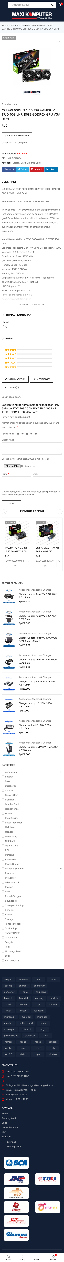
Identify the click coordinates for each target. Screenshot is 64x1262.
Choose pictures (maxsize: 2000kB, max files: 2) (25, 459)
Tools (8, 946)
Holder (8, 813)
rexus (23, 1042)
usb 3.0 (8, 1054)
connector (39, 985)
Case (7, 781)
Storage (9, 919)
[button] (58, 40)
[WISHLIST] (29, 560)
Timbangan (11, 937)
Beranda (6, 25)
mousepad (9, 1029)
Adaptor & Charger (41, 589)
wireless (53, 1054)
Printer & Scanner (14, 868)
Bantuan (6, 1136)
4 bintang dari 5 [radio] (32, 434)
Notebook (10, 841)
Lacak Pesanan (10, 1127)
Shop (4, 1122)
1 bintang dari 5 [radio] (19, 434)
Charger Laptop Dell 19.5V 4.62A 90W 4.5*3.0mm (38, 749)
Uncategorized (13, 951)
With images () (16, 379)
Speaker (9, 910)
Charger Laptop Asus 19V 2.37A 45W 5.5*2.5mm (37, 618)
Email (36, 474)
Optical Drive (11, 845)
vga (38, 1054)
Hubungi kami (14, 1146)
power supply (11, 1035)
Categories (10, 786)
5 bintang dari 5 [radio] (37, 434)
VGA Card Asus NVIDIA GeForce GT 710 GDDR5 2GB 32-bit (47, 551)
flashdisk (23, 998)
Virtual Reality (12, 960)
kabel (23, 1010)
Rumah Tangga (13, 896)
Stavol (8, 914)
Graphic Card (19, 25)
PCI (7, 850)
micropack (9, 1017)
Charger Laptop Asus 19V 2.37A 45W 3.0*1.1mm (37, 596)
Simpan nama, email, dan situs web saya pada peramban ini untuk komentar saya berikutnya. (31, 493)
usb (53, 1048)
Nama (5, 474)
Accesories (25, 589)
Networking (11, 836)
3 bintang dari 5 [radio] (28, 434)
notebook (27, 1029)
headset (23, 1004)
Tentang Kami (9, 1118)
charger (23, 985)
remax (8, 1042)
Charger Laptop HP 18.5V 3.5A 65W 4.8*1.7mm (37, 683)
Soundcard (11, 900)
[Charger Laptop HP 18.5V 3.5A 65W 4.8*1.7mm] (9, 683)
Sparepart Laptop (14, 905)
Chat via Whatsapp (18, 135)
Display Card (19, 162)
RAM (7, 891)
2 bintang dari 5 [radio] (23, 434)
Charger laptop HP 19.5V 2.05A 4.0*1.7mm (35, 727)
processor (30, 1035)
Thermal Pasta (12, 933)
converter (9, 992)
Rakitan (9, 887)
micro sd (26, 1017)
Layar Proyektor (13, 822)
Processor (10, 873)
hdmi (8, 1004)
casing (8, 985)
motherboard (26, 1023)
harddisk (54, 998)
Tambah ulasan (9, 104)
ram (46, 1035)
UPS (7, 956)
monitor (8, 1023)
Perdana (9, 854)
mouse (43, 1023)
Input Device (11, 818)
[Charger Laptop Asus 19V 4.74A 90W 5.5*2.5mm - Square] (9, 639)
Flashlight (10, 799)
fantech (8, 998)
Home (5, 1113)
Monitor (9, 831)
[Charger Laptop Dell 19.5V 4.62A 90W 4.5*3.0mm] (9, 749)
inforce (53, 1004)
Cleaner (9, 790)
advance (23, 979)
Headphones (12, 809)
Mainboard (10, 827)
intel (8, 1010)
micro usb (42, 1017)
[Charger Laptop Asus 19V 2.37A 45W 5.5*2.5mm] (9, 617)
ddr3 (25, 992)
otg (42, 1029)
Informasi (11, 1141)
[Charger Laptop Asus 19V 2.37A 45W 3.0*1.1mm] (9, 596)
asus (53, 979)
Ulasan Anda (9, 440)
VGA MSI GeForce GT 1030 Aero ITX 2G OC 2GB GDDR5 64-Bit (16, 551)
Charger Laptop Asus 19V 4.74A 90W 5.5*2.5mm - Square (38, 639)
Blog (4, 1132)
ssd (23, 1048)
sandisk (52, 1042)
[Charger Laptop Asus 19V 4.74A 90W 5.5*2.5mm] (9, 661)
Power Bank (11, 859)
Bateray (9, 776)
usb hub (23, 1054)
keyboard (38, 1010)
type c (38, 1048)
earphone (41, 992)
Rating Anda (8, 433)
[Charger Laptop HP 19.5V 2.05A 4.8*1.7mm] (9, 705)
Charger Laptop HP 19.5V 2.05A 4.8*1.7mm (35, 705)
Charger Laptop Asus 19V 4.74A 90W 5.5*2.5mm (38, 661)
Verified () (43, 379)
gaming (39, 998)
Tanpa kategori (13, 923)
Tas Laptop (11, 928)
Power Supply (12, 864)
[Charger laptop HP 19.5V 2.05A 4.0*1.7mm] (9, 727)
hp (38, 1004)
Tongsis (9, 942)
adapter (8, 979)
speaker (8, 1048)
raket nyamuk (12, 882)
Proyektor (10, 877)
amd (38, 979)
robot (38, 1042)
